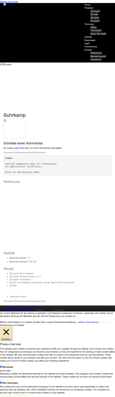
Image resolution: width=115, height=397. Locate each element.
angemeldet (18, 147)
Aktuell (8, 268)
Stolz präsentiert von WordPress (19, 309)
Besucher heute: (18, 257)
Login (87, 43)
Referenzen (96, 52)
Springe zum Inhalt (9, 1)
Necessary (8, 366)
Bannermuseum (98, 56)
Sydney (47, 309)
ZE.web (94, 14)
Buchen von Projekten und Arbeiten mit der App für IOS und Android (42, 282)
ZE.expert (95, 11)
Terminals (89, 24)
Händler (88, 36)
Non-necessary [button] (7, 379)
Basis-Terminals (98, 33)
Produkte (88, 7)
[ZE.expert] (9, 4)
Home (87, 4)
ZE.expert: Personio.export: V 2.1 (25, 276)
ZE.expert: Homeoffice (20, 279)
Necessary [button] (5, 363)
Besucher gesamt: (19, 261)
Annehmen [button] (104, 322)
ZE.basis (94, 17)
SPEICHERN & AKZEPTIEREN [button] (14, 395)
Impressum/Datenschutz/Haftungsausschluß (25, 300)
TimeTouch (95, 30)
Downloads (89, 40)
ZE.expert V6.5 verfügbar (22, 273)
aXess (93, 27)
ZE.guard (94, 20)
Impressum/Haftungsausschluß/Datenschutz (25, 152)
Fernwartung (90, 46)
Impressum (96, 59)
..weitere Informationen (88, 322)
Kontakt (88, 49)
